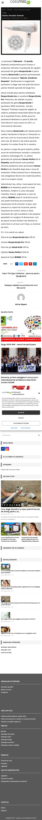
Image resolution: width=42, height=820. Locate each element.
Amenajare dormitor (7, 742)
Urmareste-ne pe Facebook (13, 548)
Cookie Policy (14, 427)
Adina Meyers (7, 18)
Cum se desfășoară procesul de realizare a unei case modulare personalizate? (10, 539)
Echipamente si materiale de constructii (14, 781)
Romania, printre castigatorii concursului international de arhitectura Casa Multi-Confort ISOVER (19, 380)
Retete (3, 808)
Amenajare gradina (7, 687)
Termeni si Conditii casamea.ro (11, 722)
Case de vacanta (6, 652)
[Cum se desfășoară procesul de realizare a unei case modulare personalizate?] (11, 529)
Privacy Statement (25, 427)
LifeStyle (4, 13)
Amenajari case (6, 650)
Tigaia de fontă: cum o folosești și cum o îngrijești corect (18, 633)
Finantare (4, 763)
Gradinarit (4, 692)
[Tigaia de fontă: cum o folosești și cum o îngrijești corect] (5, 629)
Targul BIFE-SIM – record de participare (18, 344)
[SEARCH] (39, 435)
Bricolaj (3, 731)
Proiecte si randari (7, 778)
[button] (39, 393)
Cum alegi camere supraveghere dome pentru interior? (18, 619)
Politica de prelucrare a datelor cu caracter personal (18, 719)
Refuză (21, 418)
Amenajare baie (6, 737)
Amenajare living (6, 740)
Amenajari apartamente (8, 647)
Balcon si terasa (6, 690)
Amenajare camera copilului (10, 745)
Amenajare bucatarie (7, 734)
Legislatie (4, 766)
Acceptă (21, 412)
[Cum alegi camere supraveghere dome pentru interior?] (5, 615)
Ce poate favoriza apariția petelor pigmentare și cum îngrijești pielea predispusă (30, 539)
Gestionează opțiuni (21, 423)
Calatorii (4, 811)
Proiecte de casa (6, 761)
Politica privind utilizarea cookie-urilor (13, 716)
